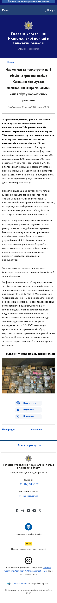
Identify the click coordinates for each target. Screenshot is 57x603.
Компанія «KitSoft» (21, 584)
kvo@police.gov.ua (28, 496)
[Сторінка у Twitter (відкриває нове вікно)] (40, 510)
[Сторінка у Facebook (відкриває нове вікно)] (17, 510)
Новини (10, 62)
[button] (28, 445)
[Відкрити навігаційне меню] (12, 10)
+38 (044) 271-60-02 (29, 484)
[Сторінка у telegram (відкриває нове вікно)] (23, 510)
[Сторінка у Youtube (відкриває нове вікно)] (34, 510)
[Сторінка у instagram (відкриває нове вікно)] (28, 510)
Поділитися (28, 410)
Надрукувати (29, 403)
